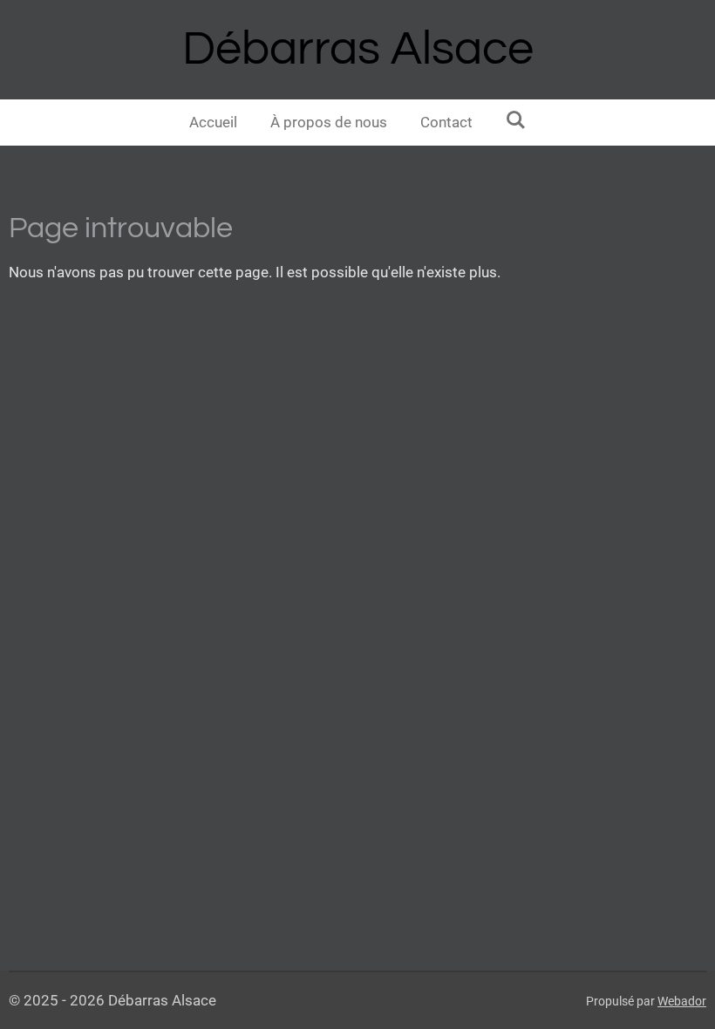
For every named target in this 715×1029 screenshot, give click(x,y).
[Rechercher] (516, 120)
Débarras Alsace (358, 49)
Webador (681, 1001)
